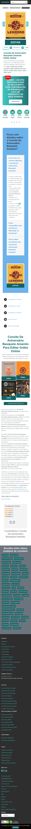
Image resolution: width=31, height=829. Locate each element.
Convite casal (22, 566)
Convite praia (15, 569)
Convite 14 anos (15, 584)
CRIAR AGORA (16, 101)
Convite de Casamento (7, 698)
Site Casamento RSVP (7, 717)
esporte (12, 68)
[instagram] (4, 771)
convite (5, 438)
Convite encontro (14, 555)
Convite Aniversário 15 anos (8, 667)
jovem (9, 72)
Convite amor (21, 588)
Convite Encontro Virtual (7, 708)
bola (21, 68)
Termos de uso (5, 783)
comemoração (13, 66)
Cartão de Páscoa (6, 757)
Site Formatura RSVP (7, 722)
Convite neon (5, 580)
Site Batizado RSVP (6, 730)
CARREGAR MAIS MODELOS (15, 403)
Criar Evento (4, 804)
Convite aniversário (6, 628)
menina (24, 70)
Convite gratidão (18, 613)
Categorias (4, 641)
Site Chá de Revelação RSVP (9, 727)
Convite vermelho (23, 591)
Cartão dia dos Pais (6, 755)
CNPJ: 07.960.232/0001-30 (8, 809)
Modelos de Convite (6, 659)
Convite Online (5, 651)
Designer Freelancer (11, 677)
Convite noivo (14, 566)
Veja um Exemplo (5, 499)
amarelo (6, 70)
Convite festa (5, 555)
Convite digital (25, 595)
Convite (6, 47)
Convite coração (6, 573)
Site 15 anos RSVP (6, 719)
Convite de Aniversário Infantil (9, 703)
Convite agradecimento (7, 613)
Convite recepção (17, 562)
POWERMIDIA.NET (6, 778)
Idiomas (3, 812)
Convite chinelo (23, 569)
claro (24, 68)
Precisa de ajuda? (6, 776)
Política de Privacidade (7, 781)
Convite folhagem (16, 573)
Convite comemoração (7, 558)
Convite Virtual (5, 649)
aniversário (6, 68)
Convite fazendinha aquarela (8, 606)
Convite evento (5, 617)
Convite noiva (5, 566)
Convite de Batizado (6, 696)
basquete (17, 68)
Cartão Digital (5, 734)
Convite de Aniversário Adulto (9, 701)
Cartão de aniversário (7, 750)
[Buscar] (26, 2)
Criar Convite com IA (6, 802)
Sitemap (3, 807)
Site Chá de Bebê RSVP (7, 724)
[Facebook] (2, 771)
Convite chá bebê (15, 617)
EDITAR (15, 42)
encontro (20, 66)
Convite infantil (25, 617)
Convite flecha (5, 602)
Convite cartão (20, 609)
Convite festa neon (23, 577)
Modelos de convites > (15, 7)
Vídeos (3, 799)
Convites (3, 638)
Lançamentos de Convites (8, 646)
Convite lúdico (14, 620)
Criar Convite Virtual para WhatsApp (10, 662)
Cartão (3, 746)
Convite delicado (14, 624)
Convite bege (5, 577)
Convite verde (14, 577)
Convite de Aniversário (7, 664)
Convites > (5, 7)
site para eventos (18, 487)
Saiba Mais (9, 369)
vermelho (11, 70)
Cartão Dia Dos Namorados (8, 763)
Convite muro (5, 591)
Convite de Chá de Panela (8, 690)
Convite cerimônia (6, 562)
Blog (2, 794)
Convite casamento (19, 558)
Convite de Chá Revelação (8, 693)
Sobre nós (4, 767)
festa (8, 66)
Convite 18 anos (17, 628)
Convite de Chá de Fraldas (8, 688)
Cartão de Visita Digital (7, 738)
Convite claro (25, 573)
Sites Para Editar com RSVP (9, 711)
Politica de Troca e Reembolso (9, 786)
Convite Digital (5, 654)
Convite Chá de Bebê (6, 670)
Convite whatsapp (19, 598)
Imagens (3, 796)
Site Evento (16, 47)
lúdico (15, 70)
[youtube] (6, 771)
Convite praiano (5, 569)
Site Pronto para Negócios (8, 740)
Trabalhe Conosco (6, 673)
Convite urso (22, 620)
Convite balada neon (15, 580)
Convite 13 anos (6, 584)
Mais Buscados (5, 791)
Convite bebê (5, 620)
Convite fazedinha (15, 602)
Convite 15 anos (6, 588)
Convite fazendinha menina (8, 609)
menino (20, 70)
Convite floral (5, 624)
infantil (5, 72)
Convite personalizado (7, 598)
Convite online (16, 595)
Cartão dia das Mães (6, 752)
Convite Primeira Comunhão (8, 706)
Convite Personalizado (7, 657)
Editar (9, 378)
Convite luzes (14, 591)
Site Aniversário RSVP (7, 714)
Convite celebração (6, 595)
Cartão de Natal (5, 760)
